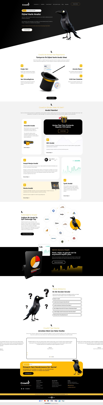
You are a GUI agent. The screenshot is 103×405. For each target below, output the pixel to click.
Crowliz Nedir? (49, 4)
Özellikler (42, 4)
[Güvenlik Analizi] (25, 122)
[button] (67, 299)
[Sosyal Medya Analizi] (24, 160)
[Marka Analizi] (24, 185)
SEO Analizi (50, 143)
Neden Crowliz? (56, 298)
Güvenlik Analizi (29, 126)
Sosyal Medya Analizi (30, 163)
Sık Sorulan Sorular (56, 4)
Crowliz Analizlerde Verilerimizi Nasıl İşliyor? (62, 305)
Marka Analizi (28, 188)
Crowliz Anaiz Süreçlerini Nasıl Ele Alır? (61, 302)
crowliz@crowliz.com (71, 387)
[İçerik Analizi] (65, 180)
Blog (63, 4)
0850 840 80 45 (71, 385)
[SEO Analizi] (47, 139)
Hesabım (66, 4)
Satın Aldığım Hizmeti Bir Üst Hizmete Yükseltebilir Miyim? (65, 308)
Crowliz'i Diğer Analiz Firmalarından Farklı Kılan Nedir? (64, 311)
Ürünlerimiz (36, 4)
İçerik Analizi (68, 183)
